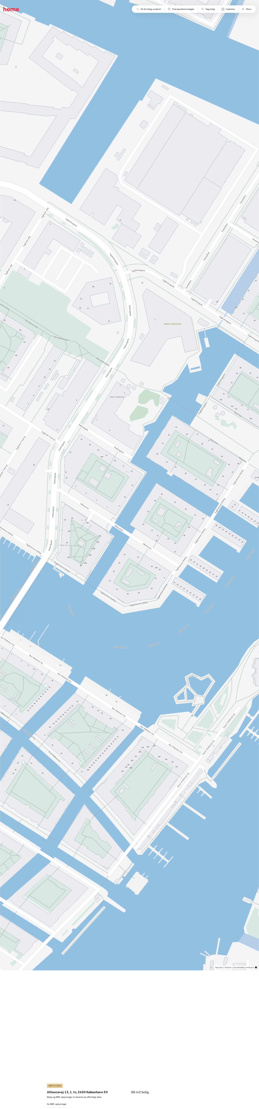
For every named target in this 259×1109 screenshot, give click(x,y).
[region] (129, 485)
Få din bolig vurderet (151, 9)
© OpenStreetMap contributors (243, 967)
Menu (248, 9)
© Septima (227, 967)
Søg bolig (210, 9)
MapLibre (218, 967)
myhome (230, 9)
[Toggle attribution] (256, 967)
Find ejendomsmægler (183, 9)
